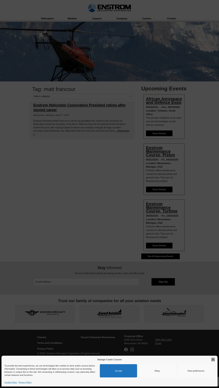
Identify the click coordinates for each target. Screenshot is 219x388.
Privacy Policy (25, 382)
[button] (213, 359)
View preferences (195, 371)
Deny (157, 371)
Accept (118, 371)
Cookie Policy (10, 382)
